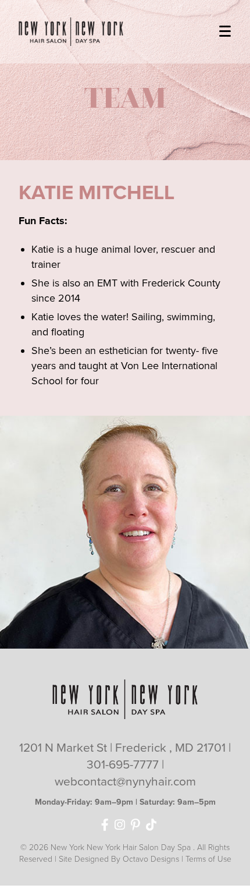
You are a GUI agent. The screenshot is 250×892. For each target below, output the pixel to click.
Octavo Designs (151, 859)
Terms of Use (208, 859)
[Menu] (224, 29)
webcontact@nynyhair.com (125, 781)
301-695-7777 (124, 765)
